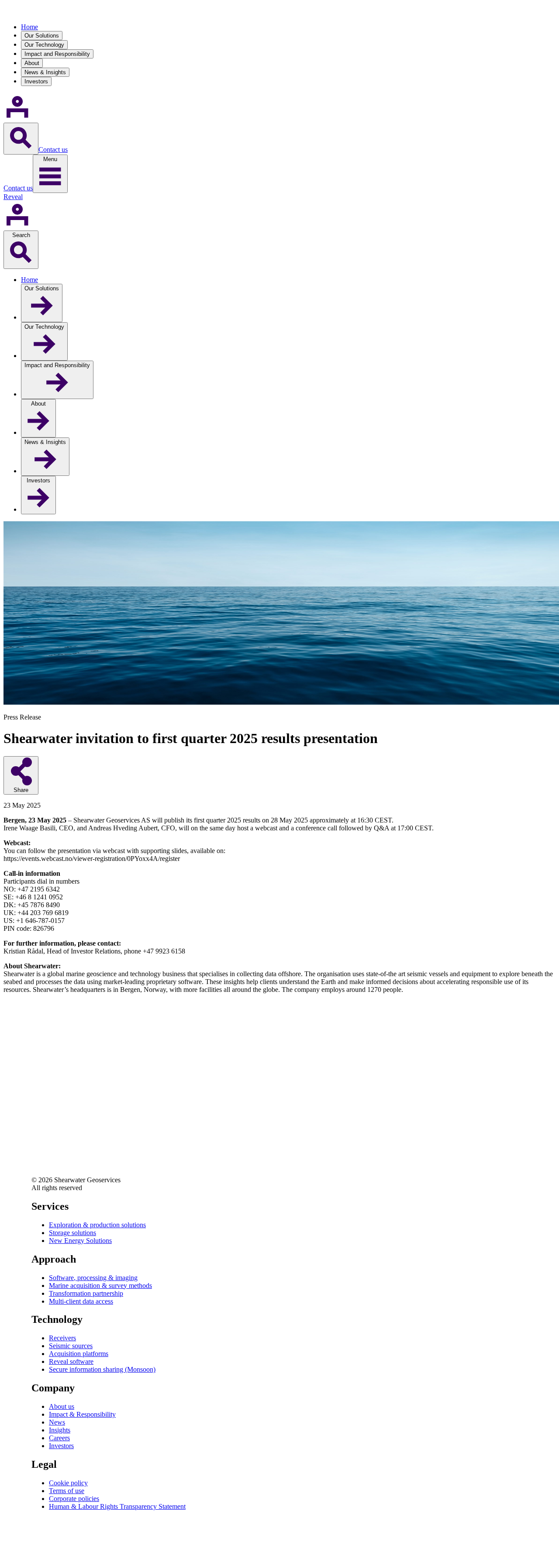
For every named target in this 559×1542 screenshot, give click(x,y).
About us (61, 1406)
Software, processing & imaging (93, 1277)
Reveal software (71, 1361)
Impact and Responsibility (57, 54)
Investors (36, 81)
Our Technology (44, 44)
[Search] (20, 139)
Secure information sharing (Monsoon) (102, 1369)
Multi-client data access (81, 1301)
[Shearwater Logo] (34, 12)
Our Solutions (41, 35)
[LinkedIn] (38, 1115)
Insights (59, 1430)
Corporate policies (74, 1498)
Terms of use (66, 1490)
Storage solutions (72, 1232)
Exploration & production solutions (97, 1225)
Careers (59, 1438)
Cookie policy (68, 1483)
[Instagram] (38, 1161)
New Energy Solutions (80, 1240)
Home (29, 27)
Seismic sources (71, 1345)
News (57, 1422)
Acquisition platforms (78, 1353)
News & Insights (45, 72)
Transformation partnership (86, 1293)
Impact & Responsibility (82, 1414)
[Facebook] (38, 1138)
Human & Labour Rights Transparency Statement (117, 1506)
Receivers (62, 1338)
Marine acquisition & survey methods (100, 1285)
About (31, 63)
